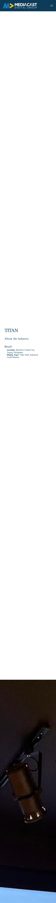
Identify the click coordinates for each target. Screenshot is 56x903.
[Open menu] (51, 5)
